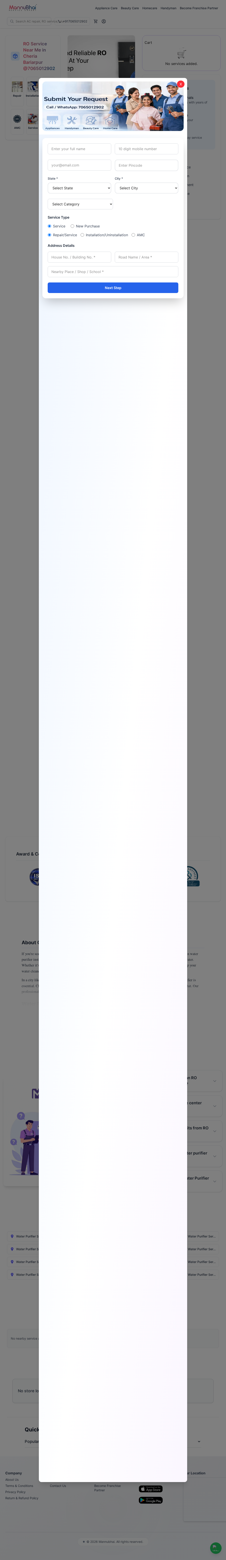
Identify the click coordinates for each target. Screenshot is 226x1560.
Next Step (113, 288)
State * (53, 178)
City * (119, 178)
